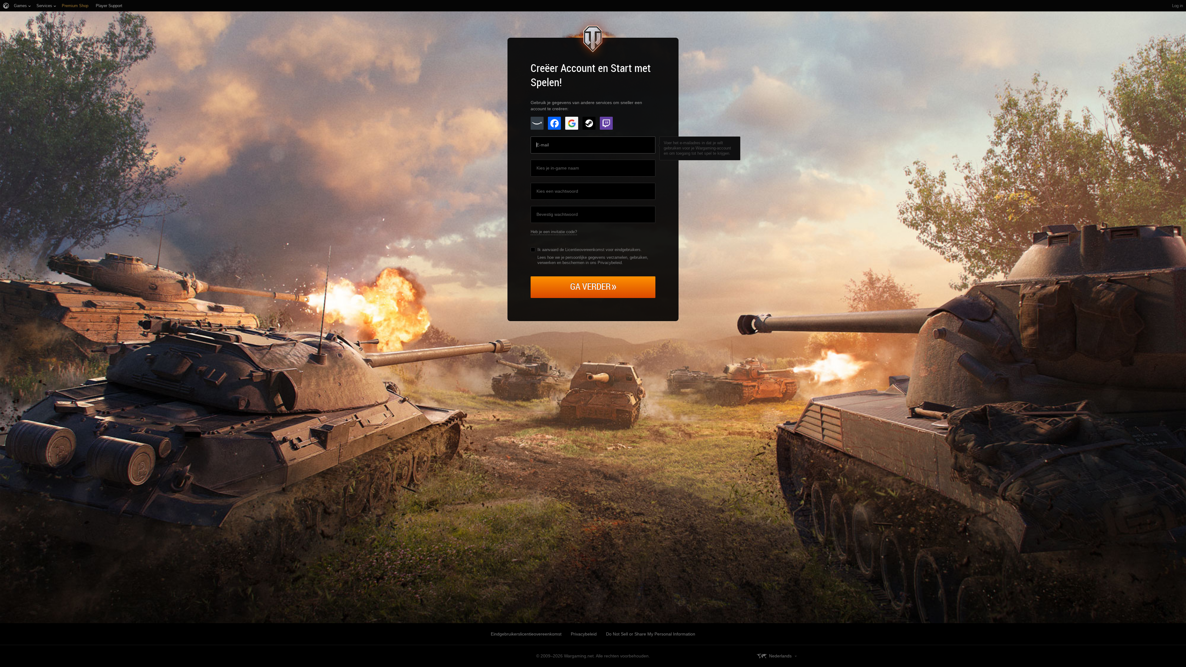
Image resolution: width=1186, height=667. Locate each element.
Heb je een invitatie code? (554, 231)
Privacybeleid (584, 633)
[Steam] (588, 123)
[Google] (571, 123)
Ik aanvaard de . (589, 249)
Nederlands (780, 655)
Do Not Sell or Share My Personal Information (650, 633)
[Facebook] (554, 123)
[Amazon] (537, 123)
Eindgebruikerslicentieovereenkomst (526, 633)
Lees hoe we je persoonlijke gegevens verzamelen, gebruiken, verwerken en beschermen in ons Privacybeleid (592, 260)
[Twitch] (606, 123)
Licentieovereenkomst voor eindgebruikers (603, 249)
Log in (1177, 5)
